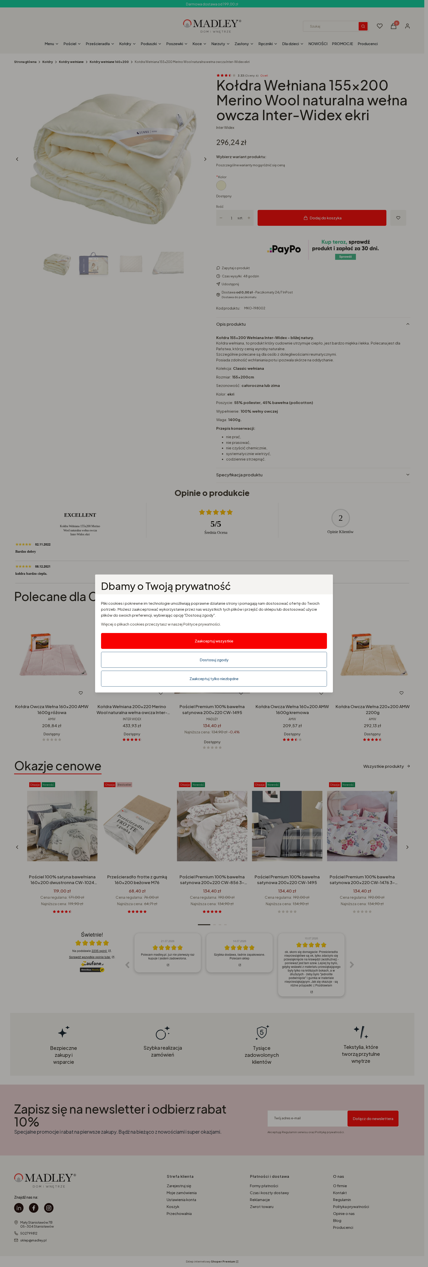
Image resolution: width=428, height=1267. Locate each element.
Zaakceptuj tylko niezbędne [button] (214, 678)
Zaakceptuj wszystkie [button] (214, 640)
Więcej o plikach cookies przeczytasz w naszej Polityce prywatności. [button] (161, 624)
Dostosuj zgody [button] (214, 659)
